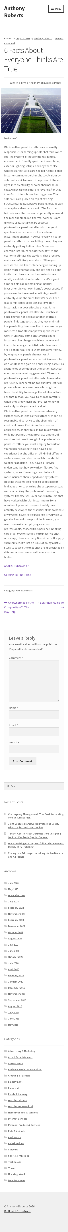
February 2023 (16, 920)
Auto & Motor (15, 1063)
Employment (15, 1081)
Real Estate (14, 1137)
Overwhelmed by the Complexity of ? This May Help (19, 607)
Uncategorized (16, 1174)
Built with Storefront (17, 1211)
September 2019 (17, 1000)
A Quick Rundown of (16, 566)
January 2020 (15, 981)
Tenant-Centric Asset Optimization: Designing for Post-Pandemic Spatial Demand (34, 835)
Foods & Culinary (17, 1094)
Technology (14, 1162)
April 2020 (13, 969)
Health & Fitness (17, 1100)
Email (13, 725)
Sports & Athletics (18, 1155)
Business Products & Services (25, 1069)
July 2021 (13, 944)
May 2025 (13, 889)
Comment (16, 658)
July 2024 (13, 901)
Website (14, 742)
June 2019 (13, 1018)
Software (13, 1149)
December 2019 (16, 987)
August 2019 (15, 1006)
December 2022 (16, 926)
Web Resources (16, 1180)
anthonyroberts (43, 38)
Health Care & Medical (20, 1106)
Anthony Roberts (14, 12)
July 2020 (13, 963)
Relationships (16, 1143)
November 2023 (16, 914)
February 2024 (16, 907)
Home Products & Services (23, 1112)
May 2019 (13, 1024)
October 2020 (15, 957)
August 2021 (15, 938)
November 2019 (16, 993)
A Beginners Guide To (51, 605)
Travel (11, 1168)
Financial (13, 1088)
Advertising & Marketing (22, 1051)
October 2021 (15, 932)
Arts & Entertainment (20, 1057)
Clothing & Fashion (19, 1075)
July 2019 (13, 1012)
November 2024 (16, 895)
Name (13, 708)
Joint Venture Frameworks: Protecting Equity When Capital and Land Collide (33, 825)
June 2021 (13, 950)
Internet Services (17, 1118)
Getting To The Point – (18, 574)
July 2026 (13, 883)
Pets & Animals (24, 590)
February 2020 (16, 975)
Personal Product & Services (24, 1125)
